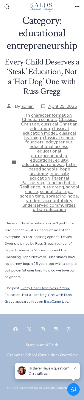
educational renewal (43, 164)
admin (27, 106)
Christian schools (39, 119)
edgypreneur (59, 142)
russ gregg (53, 187)
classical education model (46, 130)
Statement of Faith (42, 345)
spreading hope (62, 196)
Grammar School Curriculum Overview (42, 355)
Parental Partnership (45, 180)
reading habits (61, 183)
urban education (49, 209)
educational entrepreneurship (49, 153)
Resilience (29, 187)
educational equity (49, 160)
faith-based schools (52, 166)
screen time (32, 196)
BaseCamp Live (56, 301)
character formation (51, 115)
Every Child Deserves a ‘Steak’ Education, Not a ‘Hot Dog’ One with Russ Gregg (42, 76)
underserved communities (49, 205)
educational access (49, 146)
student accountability (49, 201)
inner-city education (49, 175)
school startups (56, 191)
